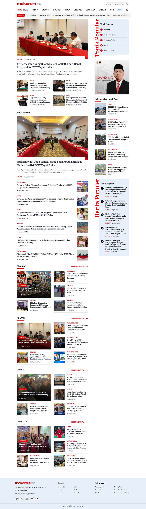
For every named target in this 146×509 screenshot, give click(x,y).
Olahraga (77, 490)
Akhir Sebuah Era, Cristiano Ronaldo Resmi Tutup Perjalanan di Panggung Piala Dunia (77, 432)
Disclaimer (98, 493)
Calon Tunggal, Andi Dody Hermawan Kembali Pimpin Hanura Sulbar (77, 328)
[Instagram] (27, 499)
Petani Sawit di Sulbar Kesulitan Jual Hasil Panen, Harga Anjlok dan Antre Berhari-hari (77, 306)
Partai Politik (72, 323)
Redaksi (98, 490)
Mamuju (20, 223)
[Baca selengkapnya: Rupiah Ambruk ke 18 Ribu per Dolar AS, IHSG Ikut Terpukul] (59, 276)
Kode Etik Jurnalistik (121, 490)
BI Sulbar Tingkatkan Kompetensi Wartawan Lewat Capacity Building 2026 (40, 306)
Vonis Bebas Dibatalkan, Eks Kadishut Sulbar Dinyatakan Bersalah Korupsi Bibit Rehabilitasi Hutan (40, 411)
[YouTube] (32, 499)
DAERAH (102, 10)
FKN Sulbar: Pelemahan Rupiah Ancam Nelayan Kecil (76, 290)
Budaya (60, 490)
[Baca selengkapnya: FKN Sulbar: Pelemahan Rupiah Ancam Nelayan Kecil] (59, 291)
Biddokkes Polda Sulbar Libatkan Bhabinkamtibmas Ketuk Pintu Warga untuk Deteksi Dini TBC (40, 462)
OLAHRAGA (90, 10)
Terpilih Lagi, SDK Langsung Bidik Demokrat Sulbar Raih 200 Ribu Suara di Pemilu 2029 (77, 343)
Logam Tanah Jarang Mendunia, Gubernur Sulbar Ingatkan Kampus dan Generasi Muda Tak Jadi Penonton (40, 100)
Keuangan (71, 271)
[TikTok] (37, 499)
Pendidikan (77, 493)
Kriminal (70, 404)
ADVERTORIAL (21, 182)
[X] (22, 499)
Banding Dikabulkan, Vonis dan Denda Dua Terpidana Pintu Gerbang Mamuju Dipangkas (40, 85)
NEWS (25, 10)
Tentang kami (99, 487)
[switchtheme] (127, 10)
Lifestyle (77, 487)
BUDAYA (67, 10)
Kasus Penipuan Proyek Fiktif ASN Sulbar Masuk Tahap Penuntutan (76, 394)
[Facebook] (16, 499)
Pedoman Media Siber (121, 493)
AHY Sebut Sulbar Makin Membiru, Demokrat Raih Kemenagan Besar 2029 (77, 357)
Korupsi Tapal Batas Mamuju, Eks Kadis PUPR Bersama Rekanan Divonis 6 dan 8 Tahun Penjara (77, 380)
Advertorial (61, 487)
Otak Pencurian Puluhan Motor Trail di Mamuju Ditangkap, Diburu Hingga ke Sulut (76, 409)
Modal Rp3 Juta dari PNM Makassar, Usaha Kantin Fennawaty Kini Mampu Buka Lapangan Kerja (77, 447)
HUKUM (35, 10)
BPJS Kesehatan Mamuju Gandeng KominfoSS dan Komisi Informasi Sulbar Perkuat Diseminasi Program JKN (77, 462)
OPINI (112, 10)
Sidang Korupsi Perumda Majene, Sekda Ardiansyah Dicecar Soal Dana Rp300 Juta (76, 100)
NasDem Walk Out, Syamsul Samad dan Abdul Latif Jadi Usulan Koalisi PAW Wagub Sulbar (68, 15)
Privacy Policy (118, 487)
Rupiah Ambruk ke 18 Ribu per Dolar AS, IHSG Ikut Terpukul (77, 276)
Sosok (69, 426)
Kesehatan (71, 455)
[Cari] (127, 4)
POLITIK (56, 10)
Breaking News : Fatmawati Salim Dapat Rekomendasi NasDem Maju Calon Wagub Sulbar (77, 85)
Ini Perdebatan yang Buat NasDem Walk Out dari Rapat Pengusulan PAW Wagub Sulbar (49, 66)
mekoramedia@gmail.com (26, 494)
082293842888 (22, 491)
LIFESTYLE (78, 10)
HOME (19, 10)
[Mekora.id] (25, 483)
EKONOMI (46, 10)
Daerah (60, 493)
